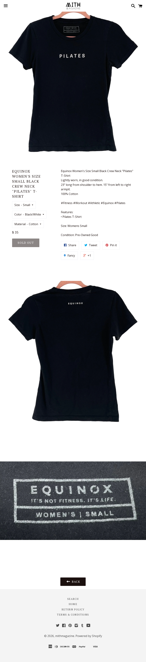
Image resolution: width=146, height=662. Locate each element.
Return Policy (73, 609)
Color (18, 214)
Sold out (26, 243)
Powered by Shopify (88, 636)
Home (73, 604)
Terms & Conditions (73, 614)
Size (17, 205)
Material (20, 224)
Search (73, 599)
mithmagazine (64, 636)
